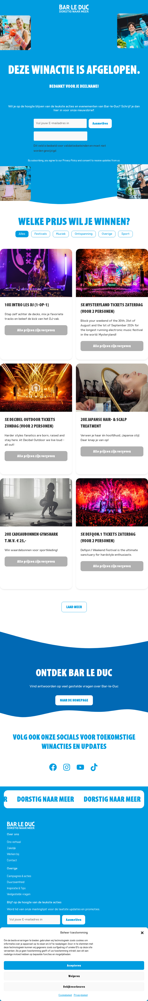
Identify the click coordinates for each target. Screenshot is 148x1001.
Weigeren (74, 976)
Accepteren (74, 965)
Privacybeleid (81, 995)
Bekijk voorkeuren (74, 986)
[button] (142, 933)
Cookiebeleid (65, 995)
